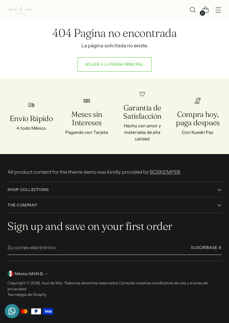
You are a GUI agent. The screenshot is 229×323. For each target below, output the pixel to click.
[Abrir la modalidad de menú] (218, 10)
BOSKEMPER (165, 172)
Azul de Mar (51, 283)
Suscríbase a (206, 247)
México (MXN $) (29, 274)
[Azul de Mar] (20, 9)
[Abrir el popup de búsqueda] (193, 10)
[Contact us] (12, 311)
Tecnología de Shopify (27, 294)
